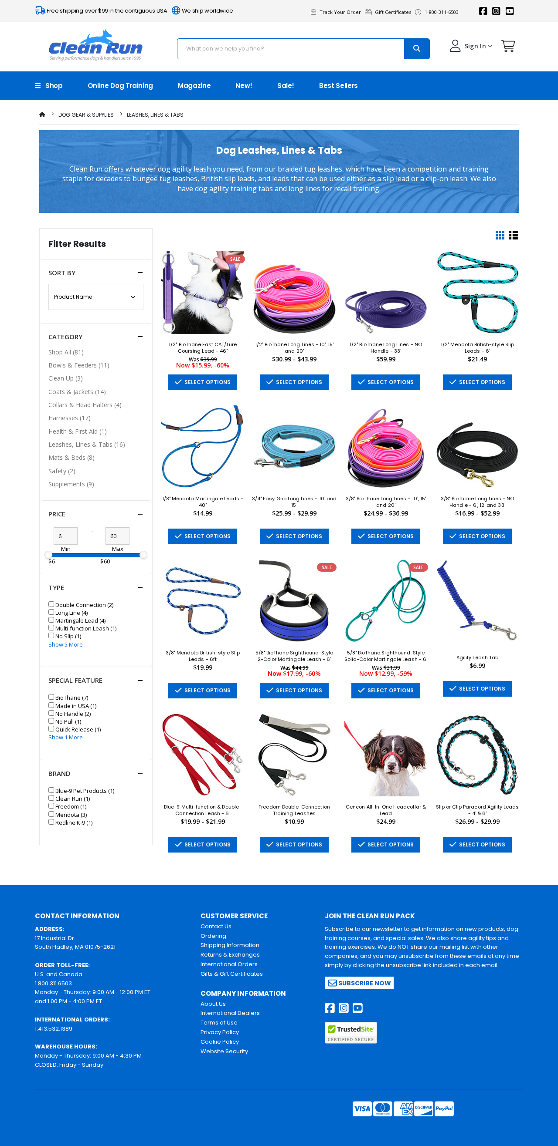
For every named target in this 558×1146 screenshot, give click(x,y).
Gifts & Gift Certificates (232, 974)
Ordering (213, 936)
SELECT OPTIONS (206, 382)
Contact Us (216, 926)
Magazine (194, 85)
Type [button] (56, 587)
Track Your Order (341, 12)
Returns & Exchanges (230, 955)
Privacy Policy (220, 1032)
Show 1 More (65, 737)
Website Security (224, 1051)
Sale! (285, 85)
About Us (213, 1004)
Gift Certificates (394, 12)
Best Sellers (338, 85)
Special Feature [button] (75, 680)
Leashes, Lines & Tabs (155, 114)
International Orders (229, 964)
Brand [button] (59, 773)
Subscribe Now (364, 982)
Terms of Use (219, 1022)
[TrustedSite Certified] (351, 1033)
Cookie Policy (220, 1042)
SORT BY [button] (61, 272)
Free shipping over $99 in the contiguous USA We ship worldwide (139, 11)
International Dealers (230, 1013)
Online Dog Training (120, 85)
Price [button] (56, 513)
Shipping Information (230, 945)
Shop (52, 85)
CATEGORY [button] (65, 336)
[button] (508, 48)
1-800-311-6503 (442, 12)
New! (243, 85)
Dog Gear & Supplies (86, 114)
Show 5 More (65, 644)
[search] (416, 49)
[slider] (48, 555)
